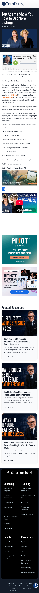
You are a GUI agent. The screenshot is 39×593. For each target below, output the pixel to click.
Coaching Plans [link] (8, 502)
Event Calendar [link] (8, 542)
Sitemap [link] (33, 591)
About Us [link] (11, 583)
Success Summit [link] (9, 546)
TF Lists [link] (6, 512)
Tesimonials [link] (12, 586)
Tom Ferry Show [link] (26, 556)
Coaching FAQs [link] (8, 523)
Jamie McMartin (7, 97)
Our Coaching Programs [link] (8, 489)
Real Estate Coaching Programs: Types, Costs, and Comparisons (19, 387)
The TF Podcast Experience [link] (26, 562)
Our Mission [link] (29, 583)
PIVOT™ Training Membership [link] (26, 489)
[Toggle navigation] (34, 4)
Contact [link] (30, 586)
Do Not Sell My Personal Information (17, 591)
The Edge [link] (6, 551)
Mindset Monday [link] (26, 568)
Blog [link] (22, 551)
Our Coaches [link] (8, 507)
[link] (13, 4)
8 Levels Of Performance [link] (8, 496)
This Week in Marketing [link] (28, 572)
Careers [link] (21, 586)
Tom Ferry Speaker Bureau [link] (9, 557)
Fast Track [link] (24, 502)
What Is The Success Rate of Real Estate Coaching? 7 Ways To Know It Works (19, 438)
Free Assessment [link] (9, 528)
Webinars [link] (24, 546)
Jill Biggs (14, 95)
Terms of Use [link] (15, 588)
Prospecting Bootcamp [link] (25, 508)
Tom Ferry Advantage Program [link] (10, 518)
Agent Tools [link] (25, 542)
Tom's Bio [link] (20, 583)
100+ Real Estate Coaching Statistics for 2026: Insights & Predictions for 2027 (19, 335)
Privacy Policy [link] (26, 588)
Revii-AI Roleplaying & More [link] (28, 496)
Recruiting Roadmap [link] (27, 514)
